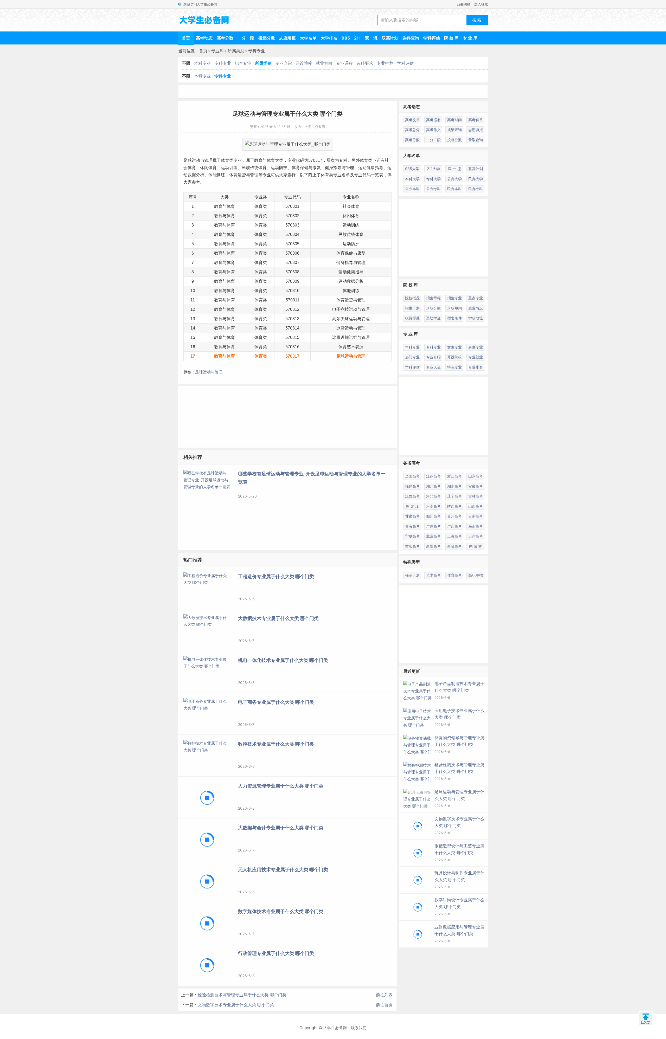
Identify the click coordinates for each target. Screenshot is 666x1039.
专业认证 (433, 367)
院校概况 (412, 298)
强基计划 (412, 575)
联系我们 (359, 1027)
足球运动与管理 (208, 372)
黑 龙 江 (412, 506)
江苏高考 (433, 476)
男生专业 (475, 347)
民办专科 (475, 188)
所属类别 (236, 50)
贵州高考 (454, 516)
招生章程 (433, 298)
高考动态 (204, 38)
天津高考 (475, 536)
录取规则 (454, 308)
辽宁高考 (454, 496)
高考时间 (454, 120)
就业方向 (324, 63)
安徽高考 (475, 486)
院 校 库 (451, 38)
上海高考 (454, 536)
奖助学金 (433, 318)
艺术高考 (433, 575)
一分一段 (246, 38)
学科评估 (431, 38)
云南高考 (475, 516)
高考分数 (225, 38)
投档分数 (266, 38)
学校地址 (475, 318)
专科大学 (433, 179)
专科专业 (256, 50)
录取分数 (433, 308)
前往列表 (384, 994)
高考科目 (475, 120)
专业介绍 (283, 63)
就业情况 (475, 308)
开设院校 (304, 63)
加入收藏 (481, 4)
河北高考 (433, 496)
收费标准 (412, 318)
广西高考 (454, 526)
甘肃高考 (412, 516)
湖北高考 (433, 486)
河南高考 (433, 506)
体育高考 (454, 575)
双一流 (371, 38)
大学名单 (308, 38)
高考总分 (412, 129)
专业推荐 (385, 63)
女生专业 (454, 347)
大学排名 (329, 38)
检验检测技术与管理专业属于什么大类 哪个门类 (242, 994)
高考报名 (433, 120)
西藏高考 (454, 546)
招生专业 (454, 298)
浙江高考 (454, 476)
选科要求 (364, 63)
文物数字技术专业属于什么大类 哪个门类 (236, 1004)
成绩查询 (454, 129)
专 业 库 (470, 38)
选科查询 (410, 38)
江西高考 (412, 496)
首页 (186, 38)
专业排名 (475, 367)
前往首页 (384, 1004)
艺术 (351, 347)
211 (357, 38)
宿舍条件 (454, 318)
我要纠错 (463, 4)
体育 (225, 160)
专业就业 (475, 357)
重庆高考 (412, 546)
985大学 (412, 168)
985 (346, 38)
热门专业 (412, 357)
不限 (186, 63)
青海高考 (412, 526)
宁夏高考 (412, 536)
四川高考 (433, 516)
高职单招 (475, 575)
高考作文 (433, 129)
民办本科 (454, 188)
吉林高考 (475, 496)
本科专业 (202, 63)
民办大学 (475, 179)
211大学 (433, 168)
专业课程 (344, 63)
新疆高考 (433, 546)
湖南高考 (454, 486)
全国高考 (412, 476)
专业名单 (341, 175)
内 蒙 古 (475, 546)
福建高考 (412, 486)
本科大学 (412, 179)
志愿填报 (287, 38)
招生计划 (412, 308)
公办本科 (412, 188)
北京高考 (433, 536)
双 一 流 (454, 168)
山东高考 (475, 476)
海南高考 (475, 526)
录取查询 (475, 140)
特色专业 (454, 367)
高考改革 (412, 120)
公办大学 (454, 179)
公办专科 (433, 188)
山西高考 (475, 506)
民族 (246, 167)
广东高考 (433, 526)
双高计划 (390, 38)
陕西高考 (454, 506)
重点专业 (475, 298)
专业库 (217, 50)
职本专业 (243, 63)
